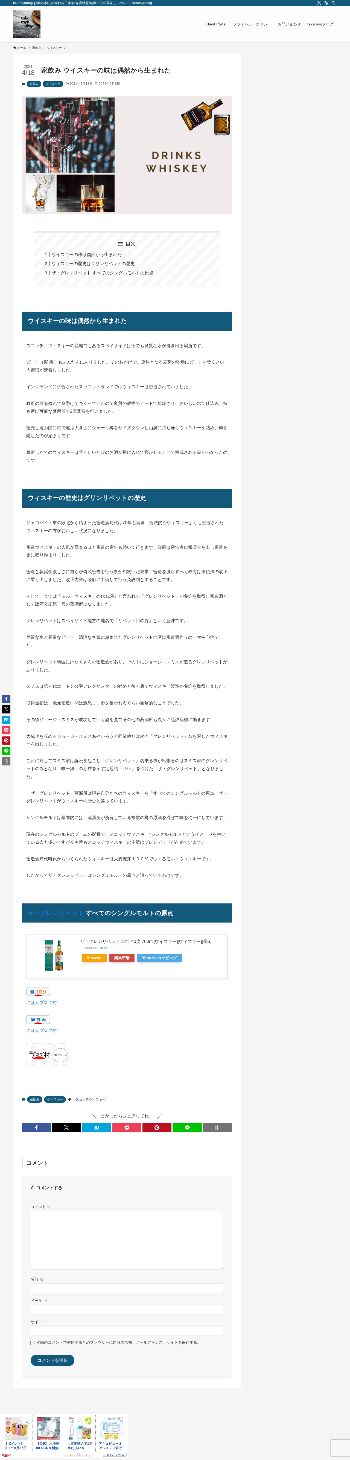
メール (39, 1300)
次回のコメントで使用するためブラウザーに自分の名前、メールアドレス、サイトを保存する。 (118, 1342)
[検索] (333, 3)
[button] (36, 1127)
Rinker (103, 947)
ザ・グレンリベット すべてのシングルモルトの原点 (102, 273)
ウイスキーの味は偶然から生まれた (87, 254)
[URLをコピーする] (217, 1127)
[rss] (326, 3)
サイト (36, 1322)
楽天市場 (122, 958)
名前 (37, 1279)
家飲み (34, 83)
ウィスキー (52, 83)
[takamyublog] (26, 24)
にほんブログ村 (41, 1002)
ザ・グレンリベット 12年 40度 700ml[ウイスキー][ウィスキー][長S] (145, 941)
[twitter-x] (319, 3)
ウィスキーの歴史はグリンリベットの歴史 (93, 263)
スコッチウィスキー (90, 1099)
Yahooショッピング (159, 958)
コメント (41, 1206)
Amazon (94, 958)
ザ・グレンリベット (56, 913)
